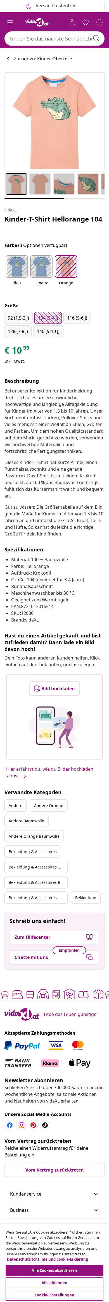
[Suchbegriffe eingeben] (96, 38)
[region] (54, 1263)
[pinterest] (33, 1125)
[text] (17, 351)
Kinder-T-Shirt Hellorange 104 (53, 218)
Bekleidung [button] (85, 897)
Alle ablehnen (55, 1282)
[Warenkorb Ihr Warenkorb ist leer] (99, 22)
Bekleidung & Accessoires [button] (33, 851)
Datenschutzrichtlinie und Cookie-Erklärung (47, 1259)
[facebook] (10, 1125)
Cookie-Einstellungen (54, 1295)
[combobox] (54, 38)
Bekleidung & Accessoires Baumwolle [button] (38, 882)
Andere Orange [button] (48, 805)
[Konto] (72, 22)
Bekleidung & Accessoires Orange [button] (38, 867)
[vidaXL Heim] (37, 22)
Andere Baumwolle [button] (26, 820)
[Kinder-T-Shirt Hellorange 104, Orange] (54, 122)
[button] (17, 273)
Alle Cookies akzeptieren (54, 1270)
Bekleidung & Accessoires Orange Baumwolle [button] (38, 897)
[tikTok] (45, 1125)
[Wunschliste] (85, 22)
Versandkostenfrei (55, 6)
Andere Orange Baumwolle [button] (34, 836)
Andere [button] (15, 805)
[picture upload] (55, 727)
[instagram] (21, 1125)
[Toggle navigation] (10, 22)
